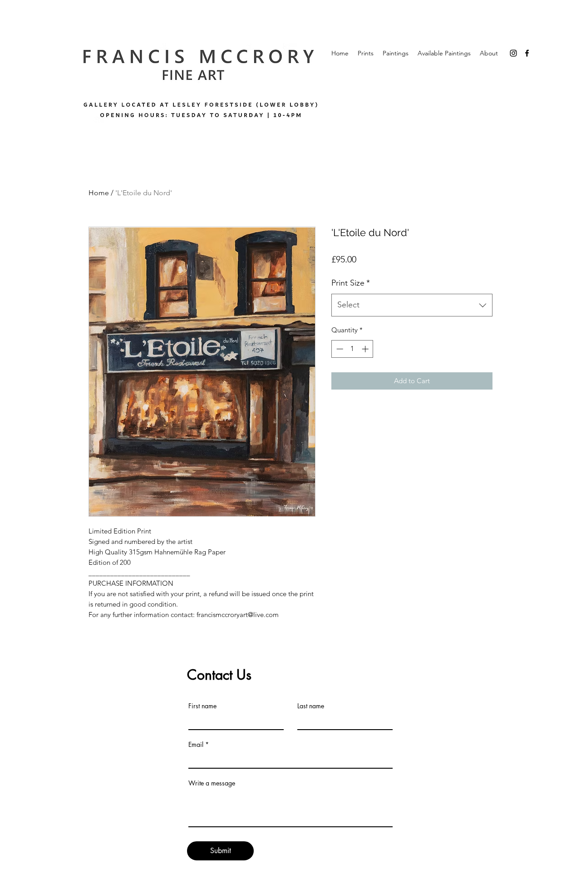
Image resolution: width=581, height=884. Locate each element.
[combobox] (411, 305)
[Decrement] (339, 349)
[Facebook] (527, 53)
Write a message (211, 783)
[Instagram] (513, 53)
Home (99, 192)
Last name (310, 706)
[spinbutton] (352, 349)
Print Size (350, 283)
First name (202, 706)
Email (195, 744)
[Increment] (366, 349)
